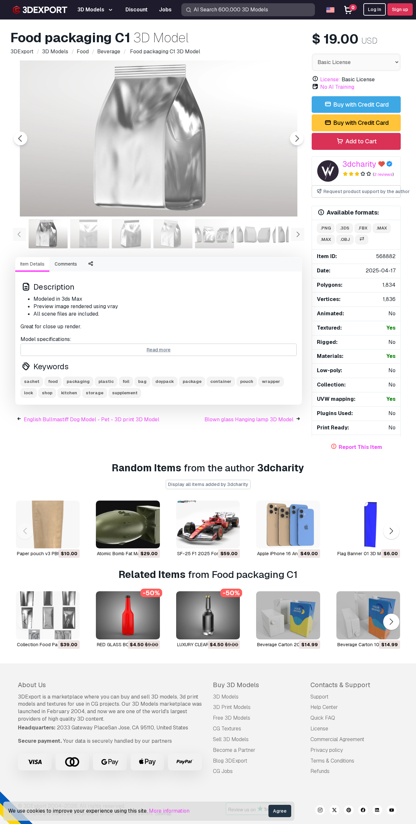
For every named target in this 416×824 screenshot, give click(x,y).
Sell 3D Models (231, 739)
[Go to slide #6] (256, 233)
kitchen (69, 393)
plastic (106, 381)
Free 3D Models (231, 717)
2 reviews (383, 174)
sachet (31, 381)
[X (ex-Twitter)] (334, 810)
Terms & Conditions (332, 760)
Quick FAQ (322, 717)
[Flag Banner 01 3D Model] (368, 524)
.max (381, 228)
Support (319, 696)
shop (47, 393)
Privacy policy (326, 750)
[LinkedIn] (377, 810)
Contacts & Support (340, 685)
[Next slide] (297, 138)
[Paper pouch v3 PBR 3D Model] (48, 524)
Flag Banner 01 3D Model (363, 553)
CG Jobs (223, 771)
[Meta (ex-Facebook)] (363, 810)
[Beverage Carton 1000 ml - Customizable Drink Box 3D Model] (368, 615)
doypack (164, 381)
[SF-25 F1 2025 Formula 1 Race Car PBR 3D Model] (208, 524)
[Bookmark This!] (70, 539)
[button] (391, 531)
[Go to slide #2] (89, 233)
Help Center (324, 707)
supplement (124, 393)
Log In (374, 9)
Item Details (32, 264)
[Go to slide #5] (214, 233)
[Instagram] (320, 810)
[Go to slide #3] (131, 233)
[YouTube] (391, 810)
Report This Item (360, 447)
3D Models (226, 696)
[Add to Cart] (57, 539)
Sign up (400, 9)
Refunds (320, 771)
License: (330, 79)
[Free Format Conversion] (362, 239)
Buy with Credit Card (360, 104)
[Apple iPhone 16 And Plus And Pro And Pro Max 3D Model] (288, 524)
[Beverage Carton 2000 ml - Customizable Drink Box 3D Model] (288, 615)
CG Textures (227, 728)
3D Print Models (232, 707)
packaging (78, 381)
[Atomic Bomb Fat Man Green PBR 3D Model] (128, 524)
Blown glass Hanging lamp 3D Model (248, 419)
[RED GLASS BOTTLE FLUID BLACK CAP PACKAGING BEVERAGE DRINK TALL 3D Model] (128, 615)
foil (126, 381)
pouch (246, 381)
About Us (32, 685)
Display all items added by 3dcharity (208, 484)
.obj (345, 239)
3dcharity (359, 164)
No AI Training (337, 87)
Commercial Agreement (337, 739)
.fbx (363, 228)
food (53, 381)
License (319, 728)
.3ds (344, 228)
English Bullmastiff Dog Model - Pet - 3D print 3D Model (91, 419)
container (220, 381)
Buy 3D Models (236, 685)
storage (94, 393)
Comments (66, 264)
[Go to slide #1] (48, 233)
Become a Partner (234, 750)
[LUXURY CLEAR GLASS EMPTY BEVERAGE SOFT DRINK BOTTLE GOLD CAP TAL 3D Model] (208, 615)
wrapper (271, 381)
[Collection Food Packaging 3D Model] (48, 615)
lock (28, 393)
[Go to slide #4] (172, 233)
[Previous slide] (20, 138)
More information (169, 810)
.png (325, 228)
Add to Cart (360, 141)
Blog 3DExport (230, 760)
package (192, 381)
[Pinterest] (348, 810)
